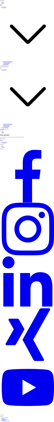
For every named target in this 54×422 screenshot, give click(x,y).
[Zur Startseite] (1, 4)
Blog (2, 1)
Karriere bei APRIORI (5, 417)
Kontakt (3, 3)
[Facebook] (28, 202)
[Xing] (28, 360)
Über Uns (3, 2)
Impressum (3, 418)
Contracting (3, 147)
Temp (2, 146)
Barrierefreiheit (4, 420)
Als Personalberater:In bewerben (4, 66)
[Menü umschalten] (0, 67)
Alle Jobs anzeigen (2, 138)
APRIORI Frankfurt (4, 142)
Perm (2, 145)
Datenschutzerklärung (5, 419)
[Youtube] (28, 413)
